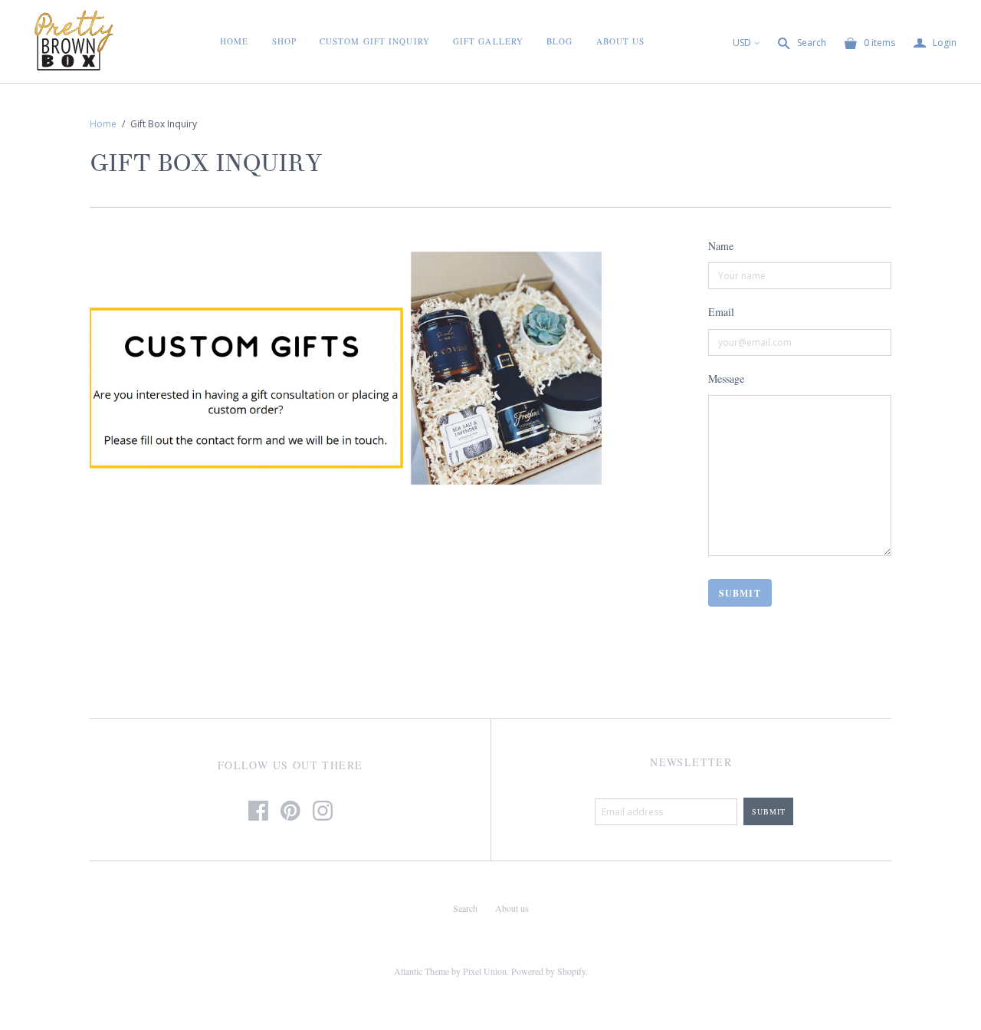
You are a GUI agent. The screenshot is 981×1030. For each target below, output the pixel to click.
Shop (284, 41)
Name (720, 246)
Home (234, 41)
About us (512, 908)
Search (811, 42)
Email (721, 311)
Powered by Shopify (548, 971)
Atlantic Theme (421, 971)
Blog (559, 41)
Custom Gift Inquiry (375, 41)
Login (935, 43)
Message (726, 378)
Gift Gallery (488, 41)
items (879, 42)
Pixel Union (485, 971)
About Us (620, 41)
